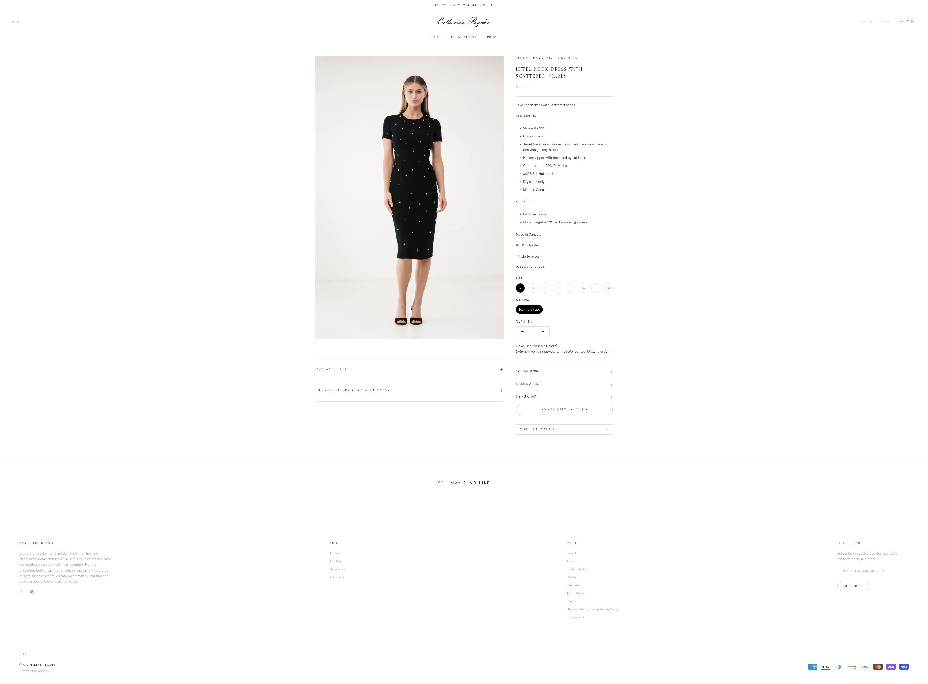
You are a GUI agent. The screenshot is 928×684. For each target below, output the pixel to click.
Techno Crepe (529, 309)
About (571, 561)
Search (886, 22)
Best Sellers (339, 577)
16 (595, 288)
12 (570, 288)
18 (608, 288)
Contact (573, 577)
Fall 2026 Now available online (464, 5)
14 (583, 288)
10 (558, 288)
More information (537, 429)
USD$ (16, 22)
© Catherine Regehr (37, 664)
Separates (337, 569)
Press (492, 37)
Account (866, 22)
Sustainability (576, 569)
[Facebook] (21, 592)
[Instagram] (32, 592)
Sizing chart (575, 617)
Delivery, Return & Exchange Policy (353, 390)
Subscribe (853, 586)
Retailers (573, 585)
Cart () (908, 21)
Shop (436, 37)
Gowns (335, 553)
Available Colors (334, 369)
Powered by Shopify (34, 671)
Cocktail (336, 561)
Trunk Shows (464, 37)
